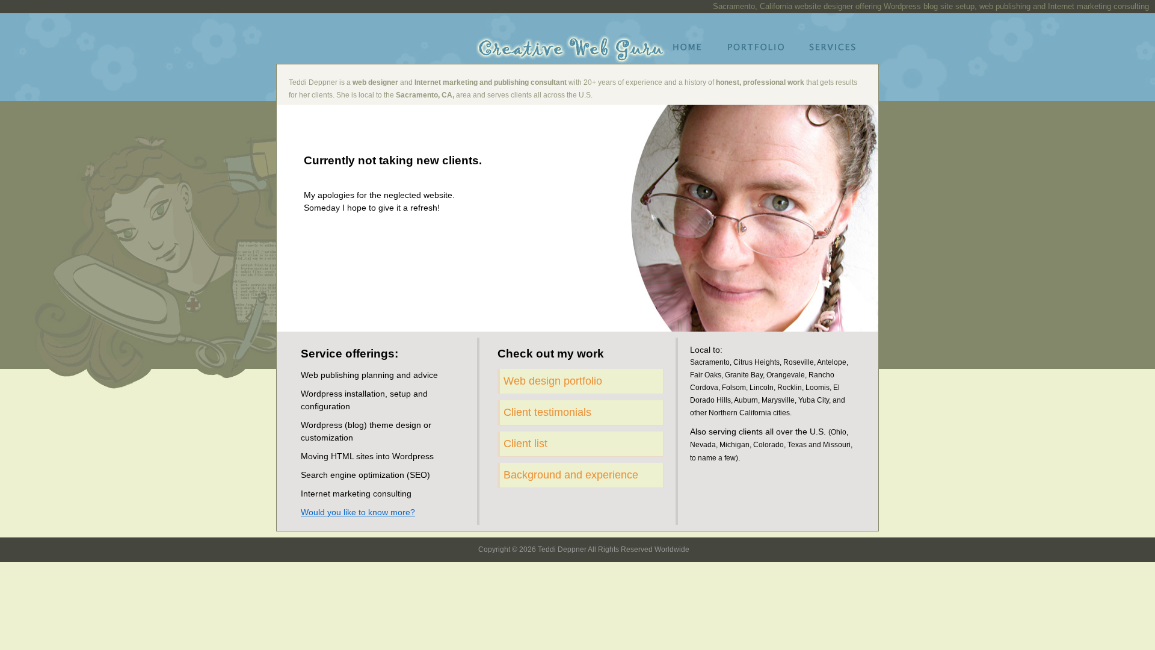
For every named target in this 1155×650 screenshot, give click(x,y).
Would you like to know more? (358, 512)
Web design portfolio (553, 381)
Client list (525, 444)
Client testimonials (547, 412)
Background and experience (571, 475)
